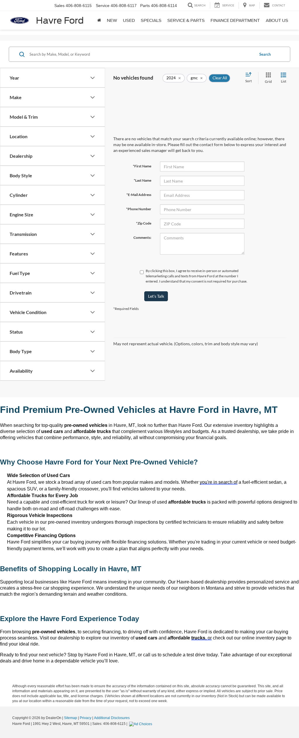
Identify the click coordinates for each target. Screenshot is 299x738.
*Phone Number (138, 209)
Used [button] (129, 20)
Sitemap (70, 718)
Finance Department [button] (235, 20)
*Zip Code (143, 223)
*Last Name (142, 180)
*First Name (142, 166)
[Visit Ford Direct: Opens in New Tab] (141, 724)
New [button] (112, 20)
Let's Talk (156, 296)
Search (265, 54)
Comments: (142, 237)
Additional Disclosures (112, 718)
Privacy (85, 718)
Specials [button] (151, 20)
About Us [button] (277, 20)
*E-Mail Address (138, 194)
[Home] (99, 20)
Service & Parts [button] (186, 20)
